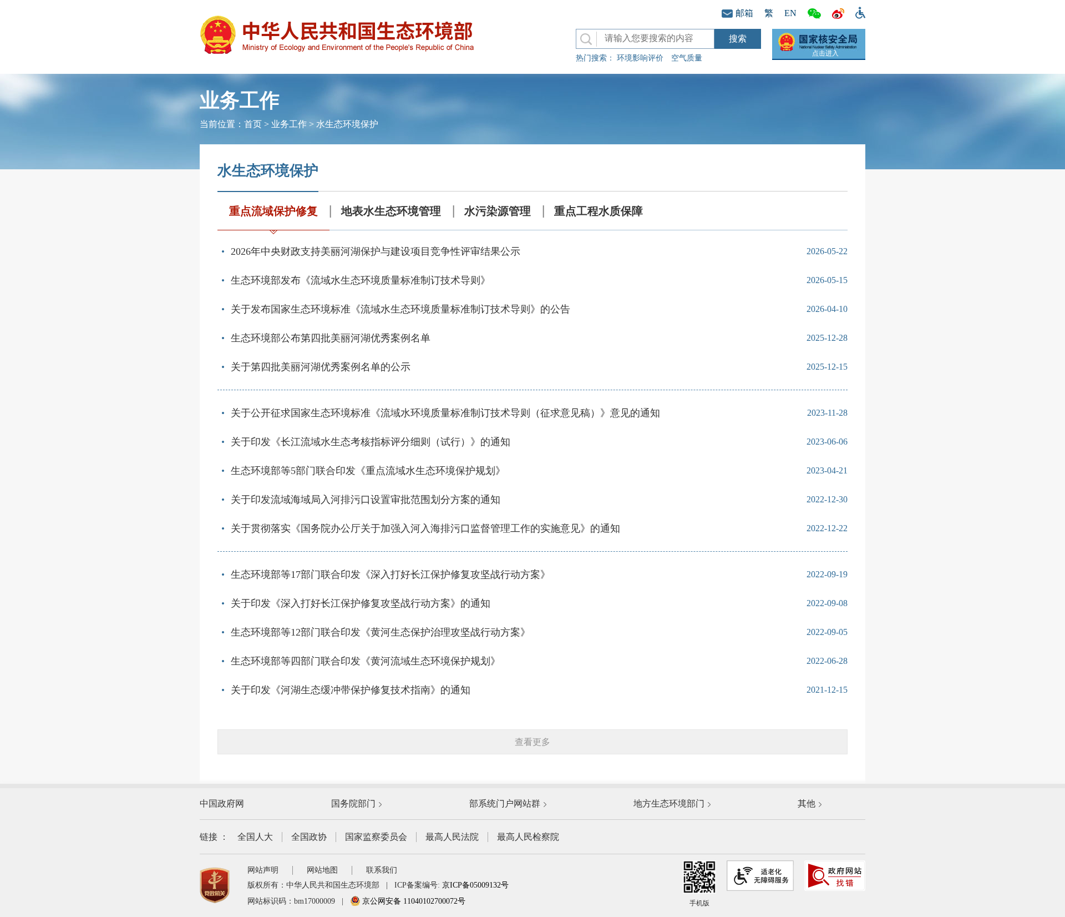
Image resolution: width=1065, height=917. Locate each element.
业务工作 (289, 124)
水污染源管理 (497, 211)
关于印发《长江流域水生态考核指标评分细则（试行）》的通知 (370, 441)
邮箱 (744, 13)
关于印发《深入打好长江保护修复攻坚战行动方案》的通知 (360, 603)
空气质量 (686, 58)
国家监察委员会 (376, 837)
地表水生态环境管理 (391, 211)
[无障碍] (857, 12)
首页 (253, 124)
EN (790, 13)
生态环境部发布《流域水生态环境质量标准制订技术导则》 (360, 280)
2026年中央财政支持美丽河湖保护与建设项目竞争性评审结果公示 (375, 251)
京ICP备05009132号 (475, 885)
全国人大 (255, 837)
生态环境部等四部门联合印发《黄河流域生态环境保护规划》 (365, 661)
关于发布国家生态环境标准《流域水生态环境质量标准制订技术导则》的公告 (400, 309)
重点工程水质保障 (598, 211)
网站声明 (262, 870)
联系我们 (381, 870)
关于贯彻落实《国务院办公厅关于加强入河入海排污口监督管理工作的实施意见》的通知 (425, 528)
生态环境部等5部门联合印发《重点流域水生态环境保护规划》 (368, 470)
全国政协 (309, 837)
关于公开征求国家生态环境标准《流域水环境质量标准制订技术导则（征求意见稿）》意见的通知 (445, 413)
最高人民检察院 (528, 837)
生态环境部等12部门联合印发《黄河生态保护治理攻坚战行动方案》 (380, 632)
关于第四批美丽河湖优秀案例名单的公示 (320, 366)
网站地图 (322, 870)
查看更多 (532, 742)
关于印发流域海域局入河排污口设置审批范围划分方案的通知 (365, 499)
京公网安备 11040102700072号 (412, 901)
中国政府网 (222, 803)
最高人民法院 (452, 837)
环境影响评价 (640, 58)
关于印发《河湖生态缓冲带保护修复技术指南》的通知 (350, 690)
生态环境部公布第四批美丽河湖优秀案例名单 (330, 338)
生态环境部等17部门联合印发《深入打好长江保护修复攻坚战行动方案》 (390, 574)
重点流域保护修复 (273, 211)
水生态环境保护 (347, 124)
